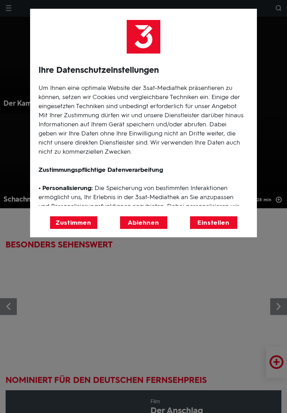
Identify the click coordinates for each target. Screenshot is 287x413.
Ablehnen (143, 222)
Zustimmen (73, 222)
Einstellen (213, 222)
